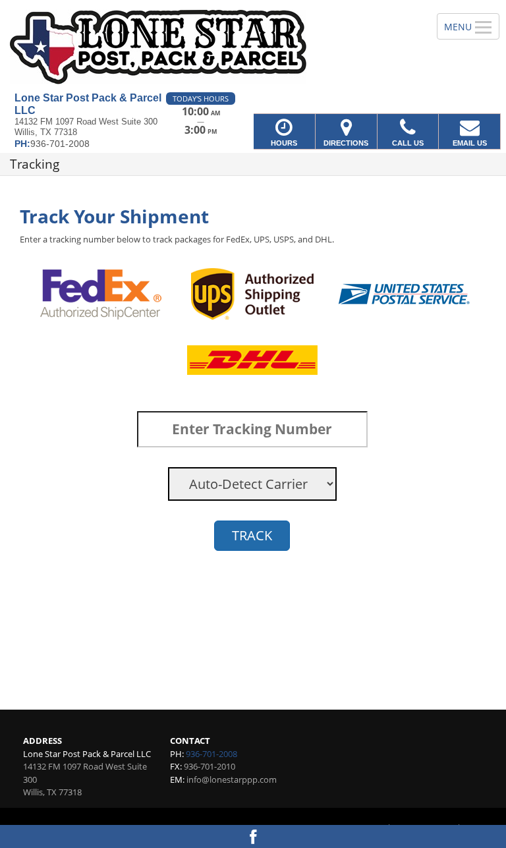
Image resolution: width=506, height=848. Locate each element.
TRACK (252, 535)
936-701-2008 (211, 754)
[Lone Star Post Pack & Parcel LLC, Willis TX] (253, 46)
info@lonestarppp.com (231, 779)
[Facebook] (253, 836)
